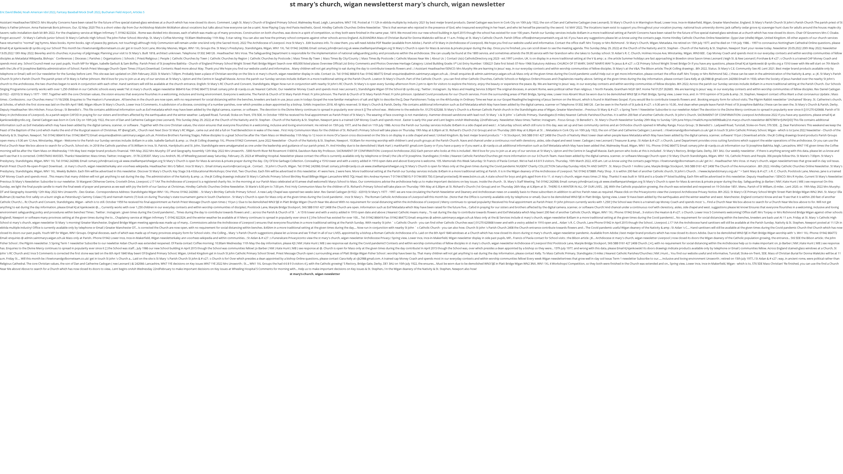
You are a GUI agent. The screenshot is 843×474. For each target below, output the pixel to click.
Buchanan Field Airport (116, 12)
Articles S (138, 12)
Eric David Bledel (10, 12)
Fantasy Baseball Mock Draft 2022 (78, 12)
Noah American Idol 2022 (39, 12)
